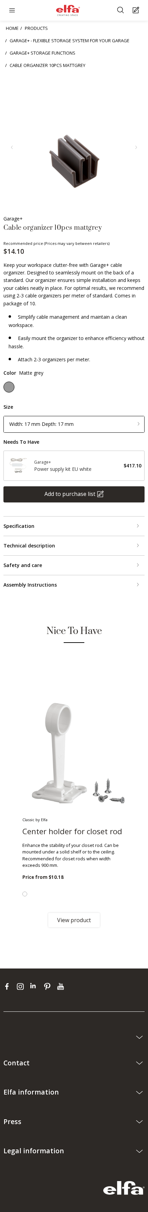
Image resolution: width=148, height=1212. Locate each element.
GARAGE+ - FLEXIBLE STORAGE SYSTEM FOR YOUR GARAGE (69, 40)
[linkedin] (35, 986)
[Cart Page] (137, 10)
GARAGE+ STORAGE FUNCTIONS (42, 53)
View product (74, 920)
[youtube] (61, 986)
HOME (12, 28)
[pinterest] (49, 986)
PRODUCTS (36, 28)
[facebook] (8, 986)
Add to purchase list (69, 494)
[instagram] (22, 986)
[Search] (121, 10)
